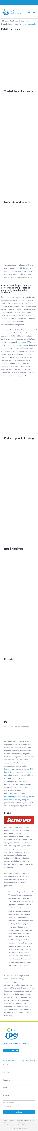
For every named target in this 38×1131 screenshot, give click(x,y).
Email (5, 1088)
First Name (6, 1065)
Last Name (6, 1073)
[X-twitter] (9, 1050)
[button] (29, 12)
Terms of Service (22, 1125)
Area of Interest (8, 1103)
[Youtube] (17, 1050)
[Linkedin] (13, 1050)
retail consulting (22, 345)
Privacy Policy (11, 1125)
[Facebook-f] (5, 1050)
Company (6, 1095)
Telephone (6, 1080)
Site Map (13, 1129)
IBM (9, 354)
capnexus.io (31, 24)
